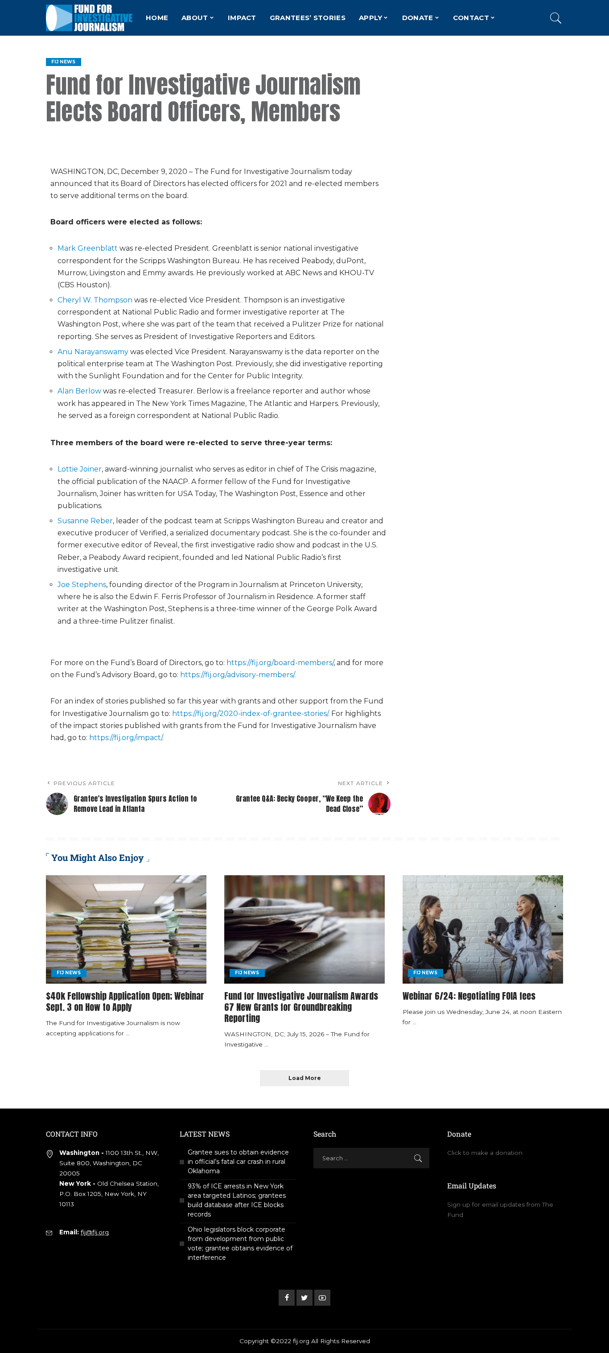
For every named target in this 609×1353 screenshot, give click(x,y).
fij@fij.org (95, 1232)
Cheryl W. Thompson (95, 300)
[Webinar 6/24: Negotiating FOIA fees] (483, 929)
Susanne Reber (85, 521)
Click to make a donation (485, 1152)
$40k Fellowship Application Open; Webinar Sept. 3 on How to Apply (125, 1001)
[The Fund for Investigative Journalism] (89, 17)
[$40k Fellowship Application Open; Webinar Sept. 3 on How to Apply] (126, 929)
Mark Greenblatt (88, 248)
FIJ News (63, 62)
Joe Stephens (82, 584)
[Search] (556, 18)
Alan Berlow (79, 391)
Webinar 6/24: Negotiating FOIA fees (469, 996)
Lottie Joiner (80, 469)
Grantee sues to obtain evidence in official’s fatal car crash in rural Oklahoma (238, 1161)
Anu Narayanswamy (93, 352)
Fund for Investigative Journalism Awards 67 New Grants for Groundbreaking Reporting (301, 1007)
